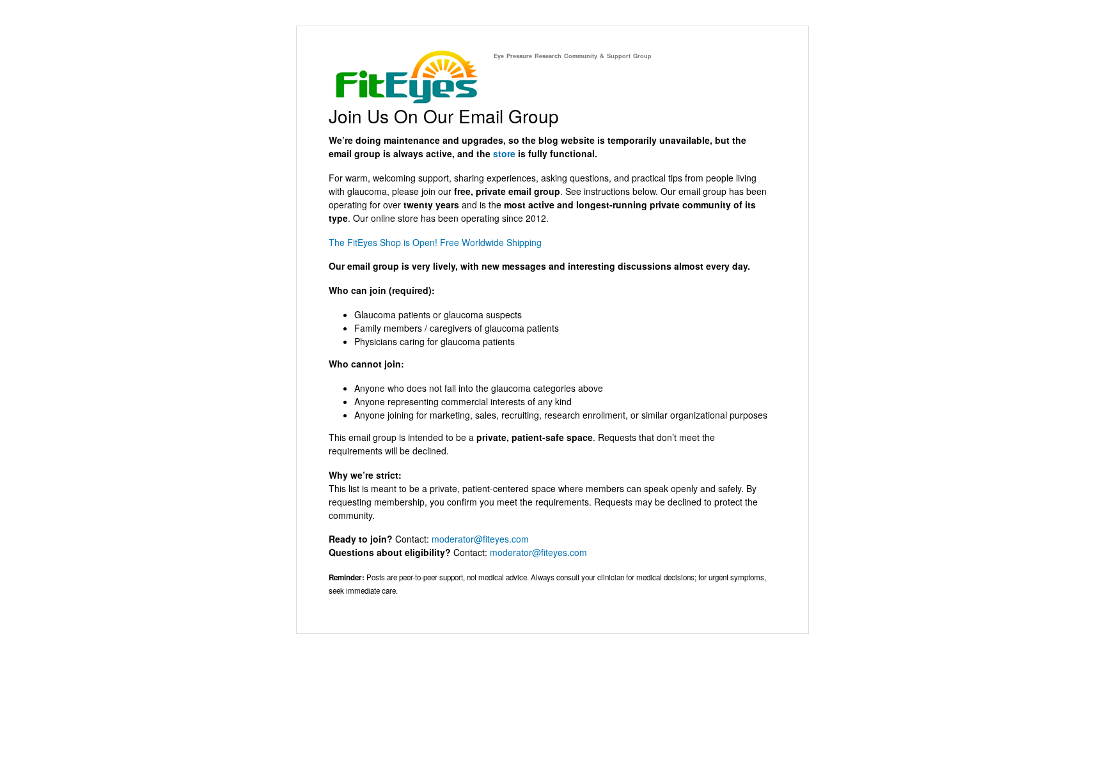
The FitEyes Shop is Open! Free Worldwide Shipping (435, 242)
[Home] (406, 99)
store (504, 153)
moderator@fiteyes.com (480, 538)
